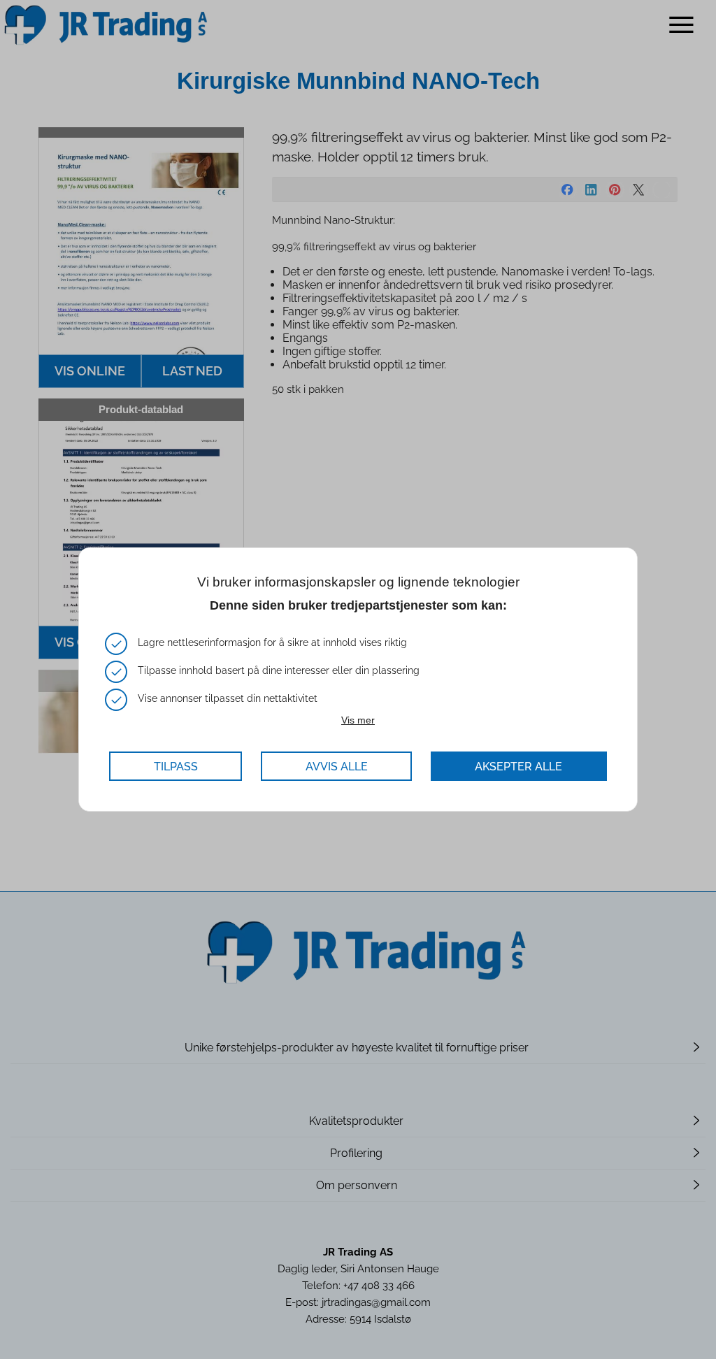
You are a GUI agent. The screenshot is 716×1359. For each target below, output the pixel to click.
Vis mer (358, 720)
